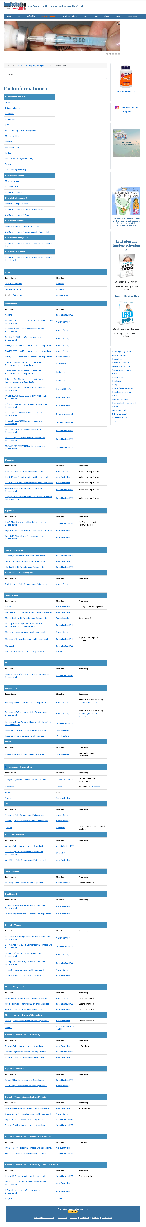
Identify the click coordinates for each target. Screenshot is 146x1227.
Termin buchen (132, 17)
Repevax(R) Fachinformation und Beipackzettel (25, 1119)
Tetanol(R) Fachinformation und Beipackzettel (24, 815)
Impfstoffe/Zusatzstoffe (122, 388)
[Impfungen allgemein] (41, 19)
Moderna (60, 289)
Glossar (73, 1217)
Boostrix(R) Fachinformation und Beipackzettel (25, 1046)
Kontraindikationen (120, 399)
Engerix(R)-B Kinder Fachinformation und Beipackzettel (28, 530)
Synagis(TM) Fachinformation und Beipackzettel (25, 779)
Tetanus (8, 164)
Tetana (9, 827)
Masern (8, 141)
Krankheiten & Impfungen (69, 16)
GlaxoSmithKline (63, 397)
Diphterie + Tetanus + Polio (17, 215)
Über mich (62, 1217)
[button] (113, 36)
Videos (115, 421)
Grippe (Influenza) (13, 108)
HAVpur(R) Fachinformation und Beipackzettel (24, 471)
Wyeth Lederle (62, 618)
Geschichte (117, 373)
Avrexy (8, 798)
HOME (9, 17)
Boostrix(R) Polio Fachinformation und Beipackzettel (27, 1108)
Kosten (115, 406)
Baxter (59, 651)
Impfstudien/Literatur (121, 392)
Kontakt (118, 16)
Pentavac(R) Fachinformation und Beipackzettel (25, 1153)
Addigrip (8, 315)
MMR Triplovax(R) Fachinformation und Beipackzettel (28, 1004)
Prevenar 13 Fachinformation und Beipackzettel (25, 736)
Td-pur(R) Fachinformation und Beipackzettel (24, 970)
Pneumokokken (12, 147)
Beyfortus (9, 786)
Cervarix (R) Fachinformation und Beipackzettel (25, 561)
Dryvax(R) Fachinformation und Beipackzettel (24, 754)
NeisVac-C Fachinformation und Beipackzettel (24, 651)
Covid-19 (9, 102)
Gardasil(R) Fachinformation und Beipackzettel (25, 555)
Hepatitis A (9, 113)
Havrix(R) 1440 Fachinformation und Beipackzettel (26, 477)
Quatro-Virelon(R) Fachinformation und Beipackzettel (28, 1114)
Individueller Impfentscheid (124, 403)
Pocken (8, 153)
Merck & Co (61, 853)
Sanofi (59, 786)
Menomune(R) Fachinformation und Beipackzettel (26, 639)
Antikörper (95, 786)
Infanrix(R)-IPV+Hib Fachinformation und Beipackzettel (28, 1148)
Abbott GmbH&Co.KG (65, 779)
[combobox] (18, 74)
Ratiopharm (61, 363)
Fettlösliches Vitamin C (126, 91)
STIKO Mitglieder (119, 417)
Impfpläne (116, 384)
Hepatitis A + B (11, 186)
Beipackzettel (118, 359)
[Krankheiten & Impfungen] (61, 19)
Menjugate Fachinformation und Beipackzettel (25, 632)
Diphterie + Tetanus (13, 192)
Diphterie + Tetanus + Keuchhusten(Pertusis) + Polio (27, 232)
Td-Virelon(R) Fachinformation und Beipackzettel (26, 1085)
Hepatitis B (10, 119)
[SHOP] (17, 19)
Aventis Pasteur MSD (65, 846)
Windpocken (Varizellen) (15, 170)
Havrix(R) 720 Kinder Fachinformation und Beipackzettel (29, 482)
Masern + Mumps (12, 181)
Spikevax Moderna (13, 289)
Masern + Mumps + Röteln (16, 203)
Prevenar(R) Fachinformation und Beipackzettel (25, 730)
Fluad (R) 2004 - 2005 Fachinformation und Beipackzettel (29, 345)
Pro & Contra (118, 395)
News (85, 17)
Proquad (8, 1027)
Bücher (96, 16)
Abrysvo (8, 792)
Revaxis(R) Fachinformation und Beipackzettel (24, 1080)
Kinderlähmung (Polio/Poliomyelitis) (20, 130)
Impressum (107, 1217)
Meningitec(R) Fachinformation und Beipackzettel (26, 618)
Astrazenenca (62, 295)
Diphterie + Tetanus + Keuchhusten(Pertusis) (24, 209)
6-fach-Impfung (119, 355)
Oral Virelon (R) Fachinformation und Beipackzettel (26, 584)
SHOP (19, 16)
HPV (7, 125)
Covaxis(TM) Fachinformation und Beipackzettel (25, 1051)
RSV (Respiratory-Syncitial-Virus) (19, 158)
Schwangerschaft (119, 414)
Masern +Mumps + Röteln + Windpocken (22, 226)
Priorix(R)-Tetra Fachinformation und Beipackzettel (27, 1020)
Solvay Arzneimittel (64, 414)
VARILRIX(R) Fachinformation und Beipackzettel (25, 860)
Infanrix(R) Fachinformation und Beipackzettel (24, 1057)
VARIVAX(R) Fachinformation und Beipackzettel (25, 846)
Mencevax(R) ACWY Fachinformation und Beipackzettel (28, 612)
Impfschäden (31, 16)
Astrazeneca (18, 295)
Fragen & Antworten (121, 366)
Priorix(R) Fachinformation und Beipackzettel (24, 1009)
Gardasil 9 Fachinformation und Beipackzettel (25, 567)
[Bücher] (94, 19)
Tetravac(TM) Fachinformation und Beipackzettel (26, 1125)
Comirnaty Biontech (13, 283)
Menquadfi (9, 646)
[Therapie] (104, 19)
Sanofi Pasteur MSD (64, 315)
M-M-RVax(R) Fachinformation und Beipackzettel (26, 998)
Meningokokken (12, 136)
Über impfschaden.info (44, 1217)
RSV (7, 767)
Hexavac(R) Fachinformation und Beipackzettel (25, 1176)
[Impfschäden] (27, 19)
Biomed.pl (60, 827)
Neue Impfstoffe (119, 410)
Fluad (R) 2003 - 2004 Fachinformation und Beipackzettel (29, 351)
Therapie (107, 16)
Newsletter (84, 1217)
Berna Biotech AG (63, 389)
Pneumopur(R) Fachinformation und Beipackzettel (26, 702)
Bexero (8, 606)
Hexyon (8, 1198)
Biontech (60, 283)
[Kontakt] (116, 19)
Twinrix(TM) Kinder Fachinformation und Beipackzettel (28, 914)
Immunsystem (118, 377)
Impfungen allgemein (48, 16)
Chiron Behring (63, 322)
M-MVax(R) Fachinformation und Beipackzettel (25, 882)
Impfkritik (116, 381)
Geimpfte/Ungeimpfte (121, 370)
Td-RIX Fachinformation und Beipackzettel (23, 975)
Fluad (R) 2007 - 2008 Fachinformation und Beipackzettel (29, 356)
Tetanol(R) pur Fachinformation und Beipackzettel (26, 820)
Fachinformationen (120, 362)
